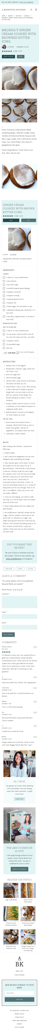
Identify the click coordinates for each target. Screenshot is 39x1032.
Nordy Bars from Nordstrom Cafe (11, 947)
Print (11, 220)
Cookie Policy (19, 1017)
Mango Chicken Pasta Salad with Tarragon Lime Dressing (28, 948)
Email (4, 623)
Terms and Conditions (19, 1020)
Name (4, 612)
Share (21, 56)
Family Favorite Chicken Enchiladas (11, 924)
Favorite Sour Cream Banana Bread (28, 924)
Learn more (19, 799)
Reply (35, 647)
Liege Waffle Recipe (11, 900)
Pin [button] (29, 220)
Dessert (18, 16)
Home (3, 16)
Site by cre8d (19, 1027)
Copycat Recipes (20, 975)
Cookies (26, 16)
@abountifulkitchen (13, 558)
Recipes (10, 16)
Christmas (8, 569)
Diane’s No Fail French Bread (28, 901)
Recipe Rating (6, 589)
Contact (19, 1024)
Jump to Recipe (8, 56)
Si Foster (13, 254)
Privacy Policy (19, 1014)
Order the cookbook (26, 2)
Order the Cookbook (19, 869)
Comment (6, 594)
